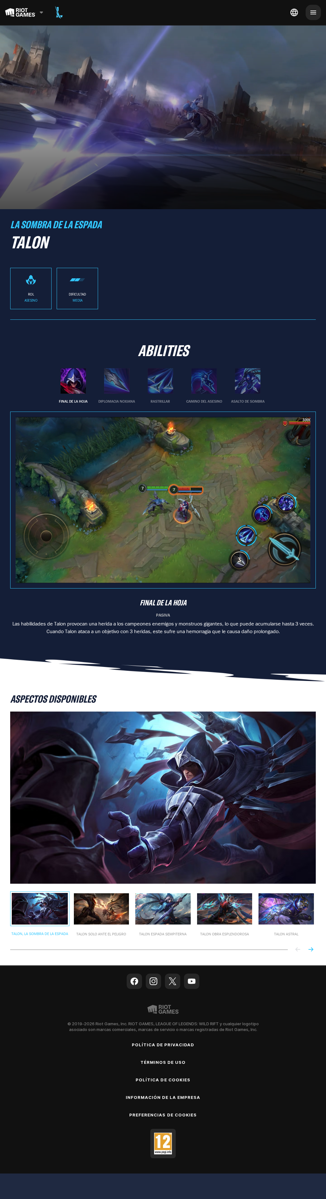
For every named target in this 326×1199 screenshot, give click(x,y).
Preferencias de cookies (163, 1114)
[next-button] (311, 949)
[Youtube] (191, 981)
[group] (160, 386)
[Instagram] (153, 981)
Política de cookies (163, 1079)
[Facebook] (134, 981)
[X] (172, 981)
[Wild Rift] (59, 12)
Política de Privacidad (163, 1044)
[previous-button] (298, 949)
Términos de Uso (163, 1062)
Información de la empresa (163, 1097)
